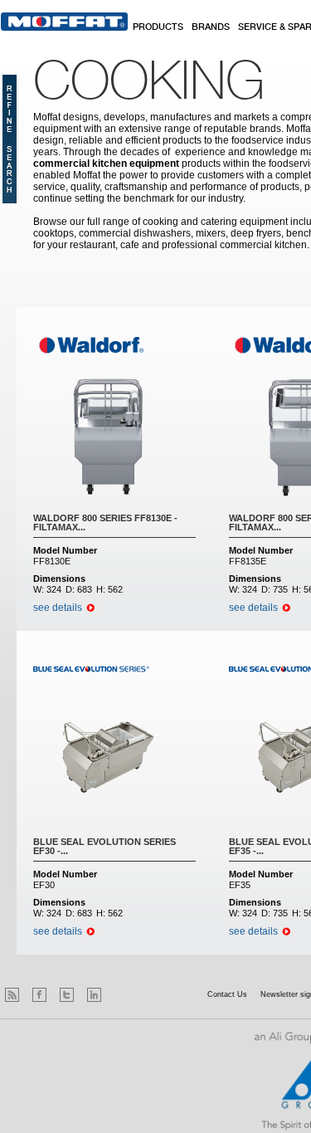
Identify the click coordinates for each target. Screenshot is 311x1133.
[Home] (64, 21)
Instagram (121, 995)
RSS (12, 995)
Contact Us (227, 994)
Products (158, 27)
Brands (211, 27)
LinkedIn (94, 995)
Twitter (67, 995)
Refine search (9, 139)
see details (57, 607)
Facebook (39, 995)
